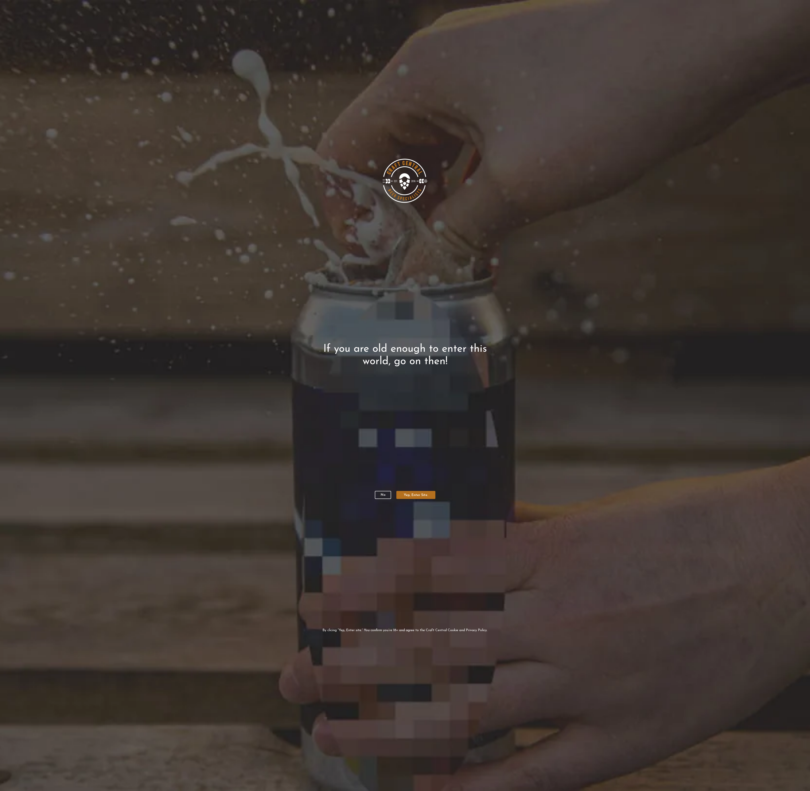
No (383, 495)
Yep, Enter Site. (416, 495)
